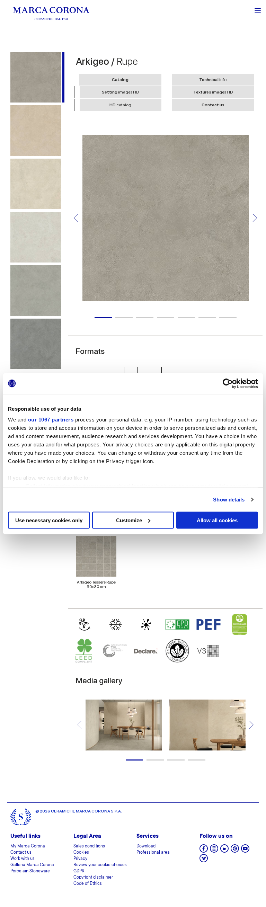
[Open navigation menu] (257, 10)
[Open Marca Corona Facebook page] (204, 850)
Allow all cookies (217, 520)
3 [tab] (144, 317)
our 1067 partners (51, 420)
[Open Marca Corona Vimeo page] (204, 860)
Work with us (22, 858)
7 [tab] (228, 317)
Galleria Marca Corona (32, 865)
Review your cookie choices (100, 865)
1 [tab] (103, 317)
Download (146, 846)
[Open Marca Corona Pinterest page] (235, 850)
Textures (213, 92)
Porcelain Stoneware (30, 871)
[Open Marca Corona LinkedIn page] (224, 850)
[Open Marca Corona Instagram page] (214, 850)
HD (120, 105)
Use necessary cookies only (48, 520)
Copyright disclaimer (93, 877)
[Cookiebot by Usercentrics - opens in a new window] (227, 383)
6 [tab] (207, 317)
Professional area (153, 852)
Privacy (80, 858)
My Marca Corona (27, 846)
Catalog (120, 79)
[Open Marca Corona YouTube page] (245, 850)
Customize (129, 520)
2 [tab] (124, 317)
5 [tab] (186, 317)
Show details (229, 500)
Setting (120, 92)
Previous (76, 217)
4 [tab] (165, 317)
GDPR (79, 871)
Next (254, 217)
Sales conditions (89, 846)
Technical (213, 79)
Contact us (213, 105)
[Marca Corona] (51, 13)
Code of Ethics (87, 883)
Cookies (81, 852)
